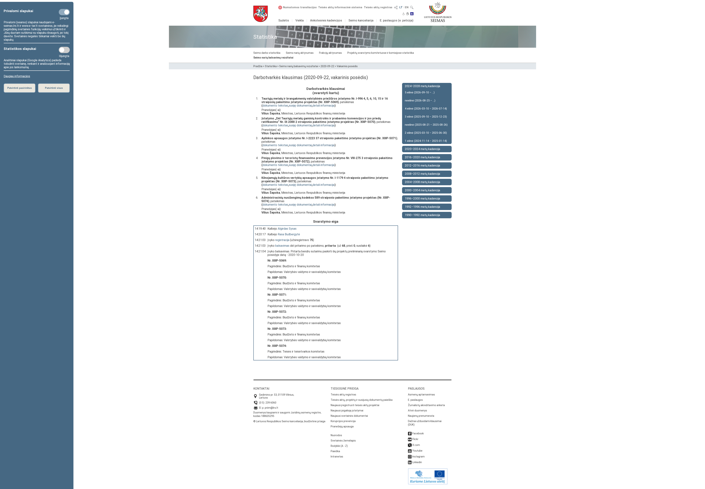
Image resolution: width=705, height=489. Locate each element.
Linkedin (417, 462)
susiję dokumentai (300, 105)
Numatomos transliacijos (300, 7)
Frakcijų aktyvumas (330, 52)
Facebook (418, 433)
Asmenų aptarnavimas (421, 394)
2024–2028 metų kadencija (422, 86)
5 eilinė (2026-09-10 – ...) (420, 92)
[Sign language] (407, 14)
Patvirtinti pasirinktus (19, 88)
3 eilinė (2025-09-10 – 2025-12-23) (426, 116)
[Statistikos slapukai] (64, 50)
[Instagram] (410, 456)
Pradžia (257, 66)
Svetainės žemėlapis (343, 440)
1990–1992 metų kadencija (422, 215)
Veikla (299, 20)
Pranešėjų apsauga (342, 426)
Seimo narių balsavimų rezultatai (273, 57)
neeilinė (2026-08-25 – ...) (420, 100)
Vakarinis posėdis (347, 66)
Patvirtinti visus (54, 88)
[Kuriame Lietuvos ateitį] (428, 483)
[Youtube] (410, 450)
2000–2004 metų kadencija (422, 190)
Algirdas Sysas (287, 228)
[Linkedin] (410, 462)
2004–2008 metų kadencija (422, 182)
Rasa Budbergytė (289, 234)
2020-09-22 (327, 66)
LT (401, 7)
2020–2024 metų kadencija (422, 149)
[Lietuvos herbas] (260, 14)
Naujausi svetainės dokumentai (349, 415)
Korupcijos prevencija (343, 421)
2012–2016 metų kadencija (422, 165)
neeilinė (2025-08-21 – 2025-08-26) (426, 124)
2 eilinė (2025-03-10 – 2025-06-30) (426, 132)
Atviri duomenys (417, 410)
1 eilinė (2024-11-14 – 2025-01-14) (426, 141)
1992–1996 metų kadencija (422, 207)
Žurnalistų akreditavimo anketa (426, 405)
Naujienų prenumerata (421, 415)
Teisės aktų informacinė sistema (340, 7)
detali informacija (323, 105)
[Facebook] (410, 433)
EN (406, 7)
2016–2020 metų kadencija (422, 157)
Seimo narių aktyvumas (300, 52)
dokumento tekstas (275, 105)
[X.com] (410, 445)
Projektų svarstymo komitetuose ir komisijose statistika (380, 52)
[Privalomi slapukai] (64, 12)
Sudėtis (283, 20)
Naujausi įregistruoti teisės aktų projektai (355, 405)
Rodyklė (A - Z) (339, 445)
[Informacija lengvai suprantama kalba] (411, 14)
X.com (416, 445)
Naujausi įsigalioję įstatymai (347, 410)
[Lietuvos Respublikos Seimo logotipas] (438, 12)
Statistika (271, 66)
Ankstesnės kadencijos (326, 20)
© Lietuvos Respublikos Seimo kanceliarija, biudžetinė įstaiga (289, 421)
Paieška (335, 451)
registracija (282, 240)
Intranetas (337, 456)
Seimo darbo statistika (266, 52)
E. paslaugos (415, 399)
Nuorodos (336, 435)
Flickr (415, 439)
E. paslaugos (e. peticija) (396, 20)
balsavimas (282, 245)
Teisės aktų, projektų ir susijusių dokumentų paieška (362, 399)
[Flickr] (410, 439)
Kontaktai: (261, 388)
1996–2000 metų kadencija (422, 198)
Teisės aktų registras (378, 7)
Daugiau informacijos (17, 76)
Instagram (418, 456)
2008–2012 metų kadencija (422, 174)
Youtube (417, 450)
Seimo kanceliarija (360, 20)
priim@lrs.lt (271, 407)
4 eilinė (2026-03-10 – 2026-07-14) (426, 108)
